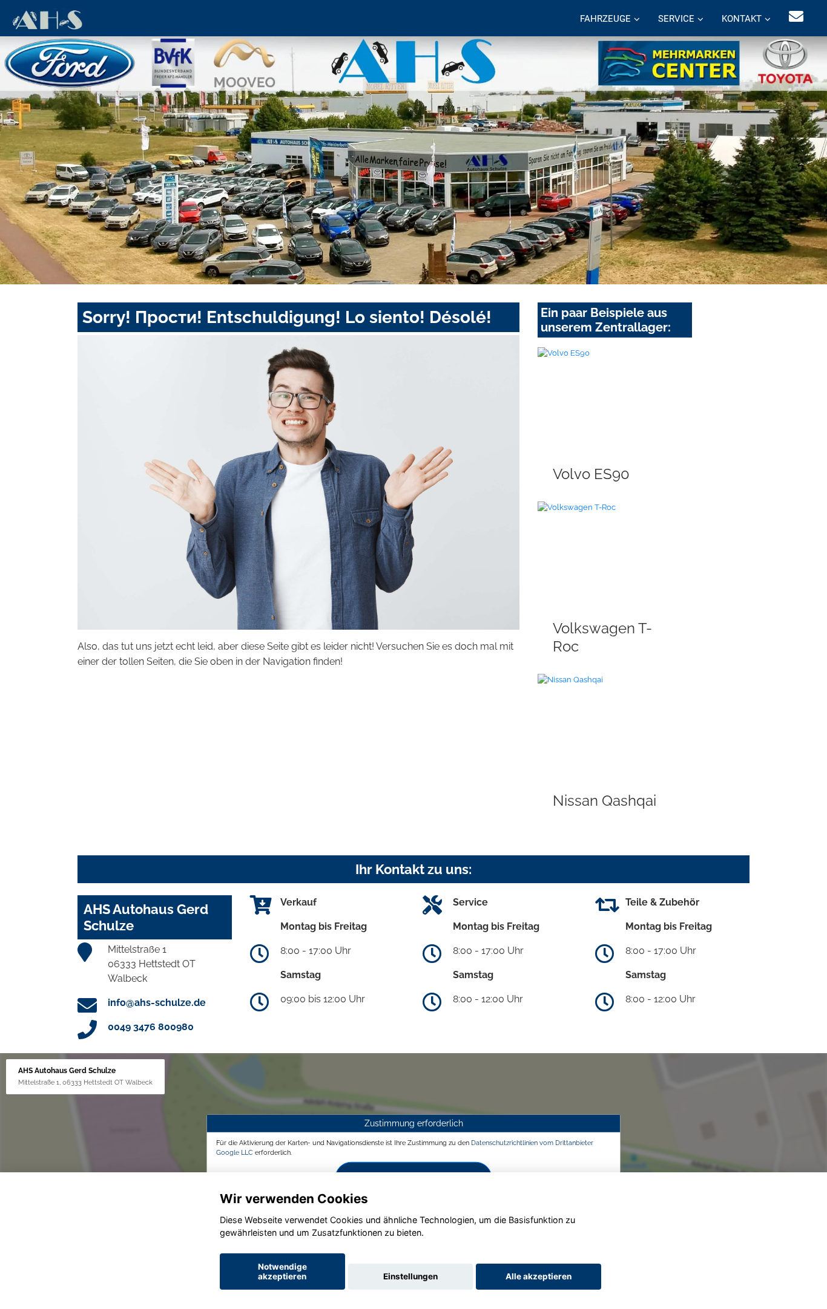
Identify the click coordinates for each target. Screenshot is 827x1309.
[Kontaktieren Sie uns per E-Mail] (796, 16)
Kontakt (742, 18)
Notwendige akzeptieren (282, 1271)
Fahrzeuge (605, 18)
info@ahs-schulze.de (157, 1002)
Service (676, 18)
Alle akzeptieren (539, 1276)
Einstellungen (410, 1276)
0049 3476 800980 (151, 1027)
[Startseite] (47, 19)
